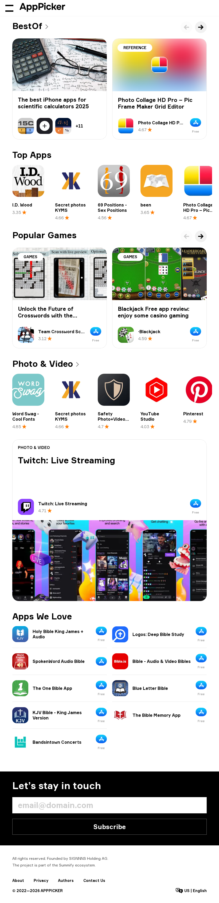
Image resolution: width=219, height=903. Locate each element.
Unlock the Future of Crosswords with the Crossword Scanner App (50, 315)
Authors (66, 880)
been (145, 205)
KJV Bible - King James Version (57, 715)
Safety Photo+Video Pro (111, 419)
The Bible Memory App (156, 715)
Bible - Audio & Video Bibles (161, 661)
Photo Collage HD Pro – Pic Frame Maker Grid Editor (155, 103)
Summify (66, 865)
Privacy (41, 880)
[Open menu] (9, 8)
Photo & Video (42, 364)
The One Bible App (52, 688)
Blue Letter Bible (150, 688)
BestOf (27, 26)
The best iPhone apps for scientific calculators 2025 (53, 103)
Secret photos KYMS (70, 207)
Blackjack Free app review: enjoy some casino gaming (153, 312)
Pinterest (193, 413)
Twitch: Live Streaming (66, 460)
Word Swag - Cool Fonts (25, 416)
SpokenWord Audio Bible (59, 661)
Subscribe (109, 827)
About (18, 880)
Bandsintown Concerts (57, 742)
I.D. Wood (22, 205)
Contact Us (94, 880)
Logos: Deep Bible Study (158, 634)
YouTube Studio (149, 416)
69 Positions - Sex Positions (112, 207)
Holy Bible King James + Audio (58, 634)
